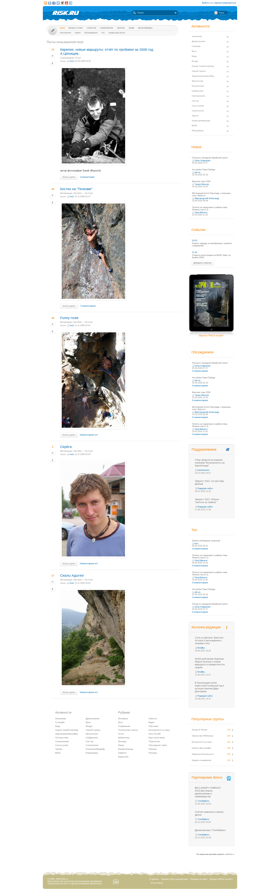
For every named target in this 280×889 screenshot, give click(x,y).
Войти (205, 3)
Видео (151, 722)
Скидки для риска (116, 32)
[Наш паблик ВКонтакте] (49, 3)
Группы (121, 28)
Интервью (123, 718)
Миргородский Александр (206, 198)
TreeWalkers (203, 801)
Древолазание (92, 718)
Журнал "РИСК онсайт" (211, 335)
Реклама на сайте (198, 879)
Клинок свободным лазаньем (206, 540)
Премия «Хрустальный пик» (174, 879)
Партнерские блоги (207, 777)
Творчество (154, 741)
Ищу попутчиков (157, 737)
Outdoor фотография (201, 748)
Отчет (78, 58)
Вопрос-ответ (76, 28)
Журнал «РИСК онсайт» (221, 879)
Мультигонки (92, 734)
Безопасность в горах (159, 730)
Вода (57, 726)
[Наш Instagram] (62, 3)
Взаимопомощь (125, 749)
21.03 (194, 252)
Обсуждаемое (91, 32)
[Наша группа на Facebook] (53, 3)
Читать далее (68, 177)
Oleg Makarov (201, 212)
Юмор (121, 745)
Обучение (153, 726)
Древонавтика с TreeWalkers (210, 830)
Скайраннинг (92, 737)
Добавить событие (202, 263)
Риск (62, 28)
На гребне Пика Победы (203, 169)
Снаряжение (106, 28)
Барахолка (123, 757)
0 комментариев (200, 371)
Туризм (58, 749)
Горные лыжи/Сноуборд (66, 730)
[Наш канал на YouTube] (66, 3)
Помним (153, 749)
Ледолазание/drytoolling (66, 734)
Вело (88, 722)
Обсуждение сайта (158, 745)
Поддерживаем (204, 449)
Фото (120, 722)
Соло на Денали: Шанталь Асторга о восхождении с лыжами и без (209, 640)
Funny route (69, 318)
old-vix (197, 172)
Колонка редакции (206, 627)
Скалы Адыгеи (72, 575)
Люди (131, 28)
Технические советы (128, 730)
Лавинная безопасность (203, 754)
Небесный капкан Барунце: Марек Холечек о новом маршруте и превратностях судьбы (210, 663)
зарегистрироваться (225, 3)
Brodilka (201, 648)
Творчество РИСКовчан (202, 736)
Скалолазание (67, 58)
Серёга (66, 447)
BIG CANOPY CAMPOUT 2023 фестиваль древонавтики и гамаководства (208, 792)
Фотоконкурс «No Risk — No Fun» (76, 193)
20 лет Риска (157, 883)
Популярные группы (207, 719)
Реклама (153, 753)
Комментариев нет (89, 435)
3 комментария (87, 177)
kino (196, 543)
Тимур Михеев (201, 184)
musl (71, 61)
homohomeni (203, 470)
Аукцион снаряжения (201, 760)
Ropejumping (92, 753)
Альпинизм (60, 718)
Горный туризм (93, 730)
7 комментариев (88, 306)
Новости (153, 718)
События (91, 28)
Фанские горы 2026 (201, 181)
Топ (103, 32)
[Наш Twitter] (58, 3)
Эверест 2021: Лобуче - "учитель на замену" (207, 501)
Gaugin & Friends (199, 730)
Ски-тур (89, 741)
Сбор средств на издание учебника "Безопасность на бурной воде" (210, 463)
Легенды (122, 741)
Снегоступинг (61, 745)
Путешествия (61, 737)
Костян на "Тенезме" (76, 189)
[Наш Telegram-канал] (70, 3)
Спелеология (92, 745)
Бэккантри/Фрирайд (95, 749)
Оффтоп (122, 753)
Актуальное (65, 32)
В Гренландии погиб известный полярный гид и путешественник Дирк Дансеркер (209, 687)
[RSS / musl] (45, 3)
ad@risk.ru (229, 854)
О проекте (154, 879)
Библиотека (123, 737)
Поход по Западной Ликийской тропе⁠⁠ (210, 158)
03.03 (194, 240)
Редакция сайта (205, 488)
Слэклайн (60, 722)
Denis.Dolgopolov (202, 160)
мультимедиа (145, 28)
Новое (78, 32)
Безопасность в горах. (202, 742)
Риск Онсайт (155, 734)
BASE (58, 753)
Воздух (89, 726)
